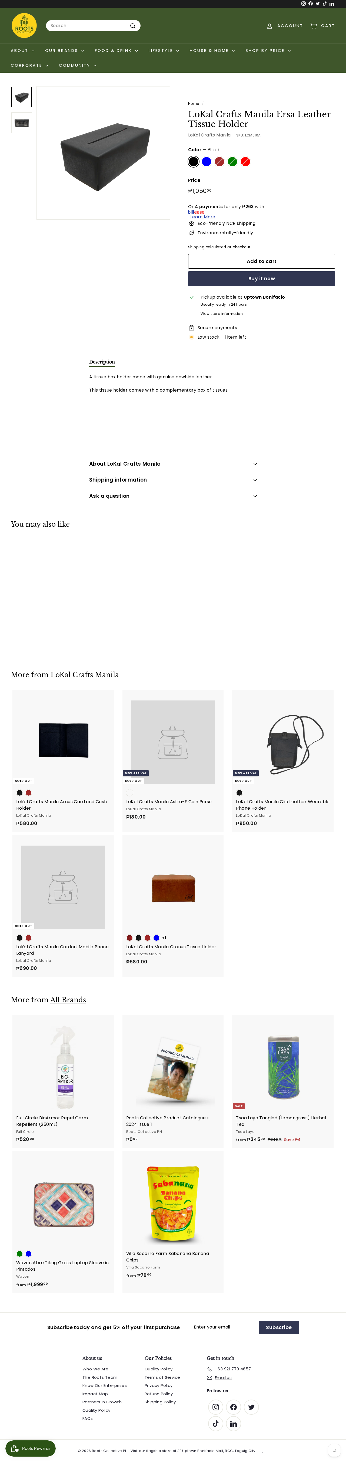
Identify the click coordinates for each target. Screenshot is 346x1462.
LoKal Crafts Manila (209, 135)
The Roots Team (100, 1377)
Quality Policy (96, 1410)
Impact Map (95, 1394)
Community (75, 65)
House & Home (210, 50)
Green (232, 161)
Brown (219, 161)
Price (194, 180)
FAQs (87, 1418)
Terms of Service (162, 1377)
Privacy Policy (159, 1385)
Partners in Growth (102, 1402)
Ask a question (109, 496)
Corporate (27, 65)
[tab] (102, 363)
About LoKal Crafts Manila (125, 464)
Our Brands (62, 50)
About (20, 50)
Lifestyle (162, 50)
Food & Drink (114, 50)
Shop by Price (266, 50)
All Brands (68, 1000)
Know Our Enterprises (104, 1385)
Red (245, 161)
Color (204, 149)
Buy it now (261, 278)
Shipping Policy (160, 1402)
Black (193, 161)
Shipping (196, 247)
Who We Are (95, 1369)
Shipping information (118, 479)
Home (193, 103)
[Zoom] (103, 152)
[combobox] (93, 25)
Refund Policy (159, 1394)
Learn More (202, 217)
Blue (206, 161)
